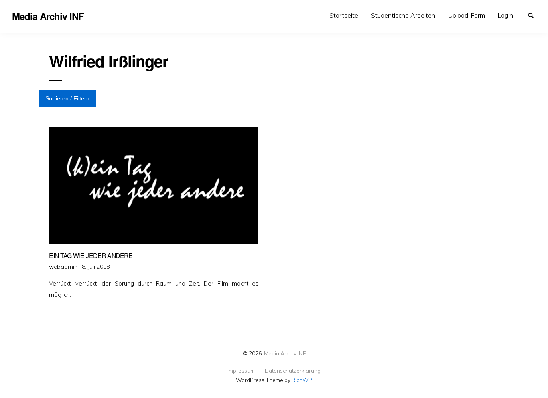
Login (505, 15)
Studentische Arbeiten (403, 15)
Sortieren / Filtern (67, 98)
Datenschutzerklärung (293, 371)
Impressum (241, 371)
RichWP (302, 379)
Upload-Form (466, 15)
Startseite (343, 15)
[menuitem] (344, 15)
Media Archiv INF (285, 353)
